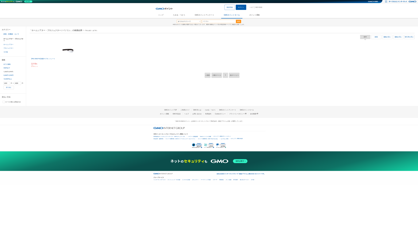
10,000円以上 (7, 79)
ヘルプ (251, 7)
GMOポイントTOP (170, 110)
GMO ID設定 (258, 7)
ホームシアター (8, 44)
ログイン (241, 7)
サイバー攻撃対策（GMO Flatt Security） (208, 138)
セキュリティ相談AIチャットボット (222, 136)
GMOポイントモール (232, 15)
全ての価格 (7, 64)
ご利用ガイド (185, 110)
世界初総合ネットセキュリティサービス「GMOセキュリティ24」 (169, 136)
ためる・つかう (179, 15)
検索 (238, 21)
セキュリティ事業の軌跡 (237, 138)
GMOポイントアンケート (204, 15)
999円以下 (6, 68)
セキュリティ (195, 179)
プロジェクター (8, 48)
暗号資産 (235, 179)
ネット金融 (228, 179)
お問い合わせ (197, 114)
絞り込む (8, 87)
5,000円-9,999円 (8, 75)
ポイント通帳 (254, 15)
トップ (160, 15)
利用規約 (208, 114)
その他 (5, 52)
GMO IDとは (197, 110)
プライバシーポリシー (236, 114)
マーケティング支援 (206, 179)
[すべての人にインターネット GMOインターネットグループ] (403, 1)
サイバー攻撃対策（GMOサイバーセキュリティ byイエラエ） (181, 138)
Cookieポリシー (220, 114)
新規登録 (230, 7)
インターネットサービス (159, 179)
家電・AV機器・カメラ (11, 34)
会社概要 (253, 114)
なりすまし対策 (224, 138)
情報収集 (221, 179)
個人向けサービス (244, 179)
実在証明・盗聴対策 (158, 138)
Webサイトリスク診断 (205, 136)
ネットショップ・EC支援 (174, 179)
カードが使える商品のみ (13, 102)
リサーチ (215, 179)
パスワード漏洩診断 (193, 136)
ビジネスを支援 (186, 179)
